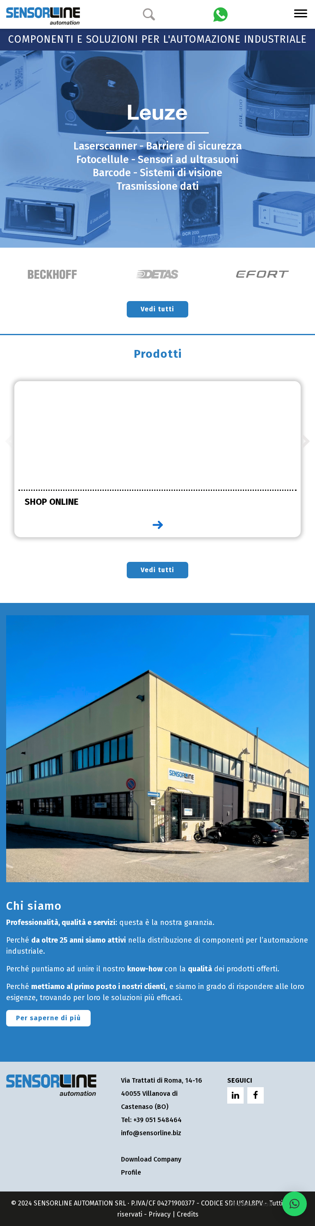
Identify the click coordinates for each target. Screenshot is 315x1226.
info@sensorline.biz (151, 1133)
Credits (188, 1214)
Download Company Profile (151, 1165)
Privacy (159, 1214)
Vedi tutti (157, 309)
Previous (9, 442)
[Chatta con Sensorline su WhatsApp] (220, 14)
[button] (294, 1203)
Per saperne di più (48, 1018)
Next (306, 442)
